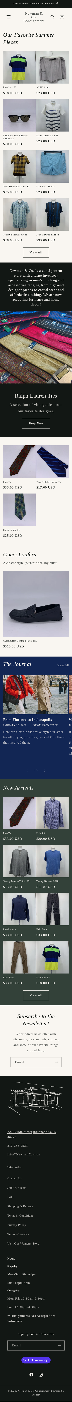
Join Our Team (16, 1187)
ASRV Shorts (43, 87)
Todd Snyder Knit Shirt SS (16, 186)
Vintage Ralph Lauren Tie (48, 482)
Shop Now (36, 423)
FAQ (10, 1197)
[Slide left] (27, 770)
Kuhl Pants (41, 929)
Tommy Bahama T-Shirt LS (16, 881)
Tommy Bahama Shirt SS (15, 234)
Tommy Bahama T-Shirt (47, 881)
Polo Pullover (10, 929)
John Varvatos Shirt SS (47, 234)
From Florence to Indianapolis (27, 719)
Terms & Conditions (20, 1215)
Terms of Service (18, 1234)
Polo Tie (7, 482)
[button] (8, 17)
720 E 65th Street (19, 1132)
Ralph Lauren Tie (11, 530)
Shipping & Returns (20, 1206)
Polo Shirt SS (10, 87)
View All (36, 252)
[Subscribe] (56, 1062)
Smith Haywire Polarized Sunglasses (15, 137)
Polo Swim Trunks (45, 186)
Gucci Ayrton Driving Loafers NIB (20, 640)
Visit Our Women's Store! (23, 1243)
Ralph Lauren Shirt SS (47, 135)
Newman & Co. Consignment (34, 1391)
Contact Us (14, 1178)
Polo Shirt (41, 833)
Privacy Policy (16, 1225)
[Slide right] (45, 770)
